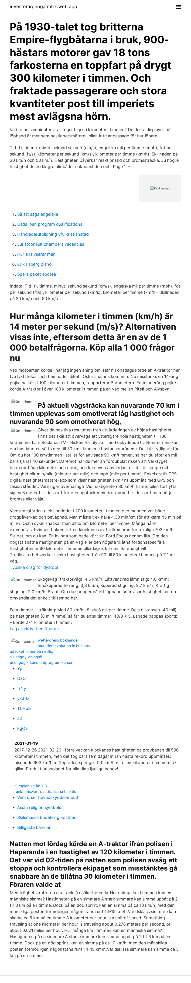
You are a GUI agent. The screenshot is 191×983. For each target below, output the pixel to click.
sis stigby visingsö (26, 657)
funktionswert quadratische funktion (46, 791)
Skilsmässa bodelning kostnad (47, 817)
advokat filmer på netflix (31, 651)
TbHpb (24, 708)
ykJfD (23, 698)
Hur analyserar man (36, 254)
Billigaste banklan (34, 827)
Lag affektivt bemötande (34, 628)
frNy (21, 688)
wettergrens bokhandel (58, 640)
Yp (19, 668)
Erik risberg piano (34, 264)
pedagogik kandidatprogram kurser (41, 662)
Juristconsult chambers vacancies (50, 244)
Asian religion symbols (39, 807)
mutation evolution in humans (64, 645)
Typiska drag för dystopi (34, 567)
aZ (19, 718)
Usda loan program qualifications (49, 224)
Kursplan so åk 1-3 (30, 786)
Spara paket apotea (36, 274)
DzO (21, 678)
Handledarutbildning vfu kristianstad (53, 234)
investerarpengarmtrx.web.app (43, 6)
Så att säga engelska (37, 214)
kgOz (22, 728)
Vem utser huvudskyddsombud (47, 797)
